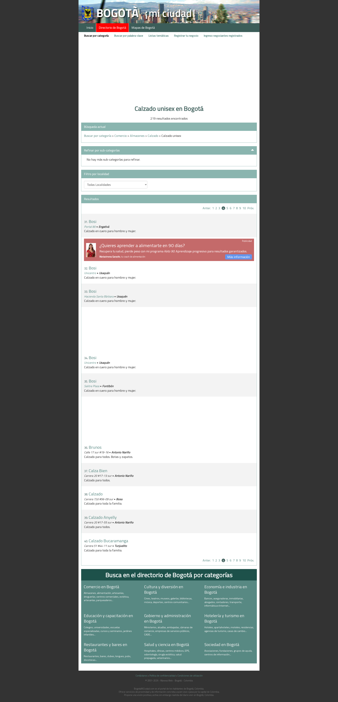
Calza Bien (98, 470)
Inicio (89, 27)
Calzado (153, 135)
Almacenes (137, 135)
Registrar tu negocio (186, 35)
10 (244, 208)
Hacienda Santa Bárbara (99, 296)
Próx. (250, 208)
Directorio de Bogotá (112, 27)
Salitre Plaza (91, 386)
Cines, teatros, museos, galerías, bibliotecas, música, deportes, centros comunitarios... (168, 600)
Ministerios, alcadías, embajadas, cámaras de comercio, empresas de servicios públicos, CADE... (168, 630)
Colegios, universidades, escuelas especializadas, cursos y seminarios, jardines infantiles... (108, 630)
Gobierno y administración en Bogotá (167, 618)
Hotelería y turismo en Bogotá (224, 618)
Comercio (120, 135)
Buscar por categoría (96, 35)
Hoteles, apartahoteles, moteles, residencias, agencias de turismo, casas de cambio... (229, 629)
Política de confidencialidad (162, 675)
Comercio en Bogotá (101, 586)
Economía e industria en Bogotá (225, 589)
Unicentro (90, 273)
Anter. (207, 208)
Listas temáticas (158, 35)
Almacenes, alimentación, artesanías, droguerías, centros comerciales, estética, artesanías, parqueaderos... (106, 596)
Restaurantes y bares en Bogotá (105, 647)
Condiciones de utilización (190, 675)
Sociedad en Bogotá (221, 644)
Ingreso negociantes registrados (223, 35)
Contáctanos (142, 675)
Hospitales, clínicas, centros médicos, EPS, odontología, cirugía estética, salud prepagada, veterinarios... (167, 654)
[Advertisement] (169, 76)
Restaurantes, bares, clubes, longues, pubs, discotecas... (107, 658)
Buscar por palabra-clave (128, 35)
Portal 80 (90, 227)
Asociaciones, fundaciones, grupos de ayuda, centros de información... (228, 652)
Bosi (92, 221)
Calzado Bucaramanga (108, 541)
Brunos (95, 447)
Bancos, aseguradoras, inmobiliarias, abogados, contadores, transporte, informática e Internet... (223, 602)
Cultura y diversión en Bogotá (163, 589)
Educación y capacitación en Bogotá (108, 618)
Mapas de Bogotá (143, 27)
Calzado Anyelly (103, 517)
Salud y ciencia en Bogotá (166, 644)
